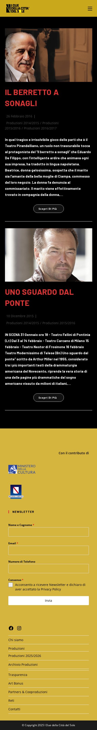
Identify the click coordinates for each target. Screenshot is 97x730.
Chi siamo (15, 640)
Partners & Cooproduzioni (27, 692)
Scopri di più (51, 209)
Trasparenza (17, 675)
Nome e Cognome (21, 525)
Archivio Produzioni (23, 664)
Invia (48, 600)
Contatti (14, 709)
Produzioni (16, 648)
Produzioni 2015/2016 (58, 323)
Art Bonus (15, 683)
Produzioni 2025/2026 (24, 656)
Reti (11, 700)
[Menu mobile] (90, 8)
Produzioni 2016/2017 (40, 128)
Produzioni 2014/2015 (22, 123)
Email (13, 543)
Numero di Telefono (21, 562)
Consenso (15, 580)
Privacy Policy (51, 589)
